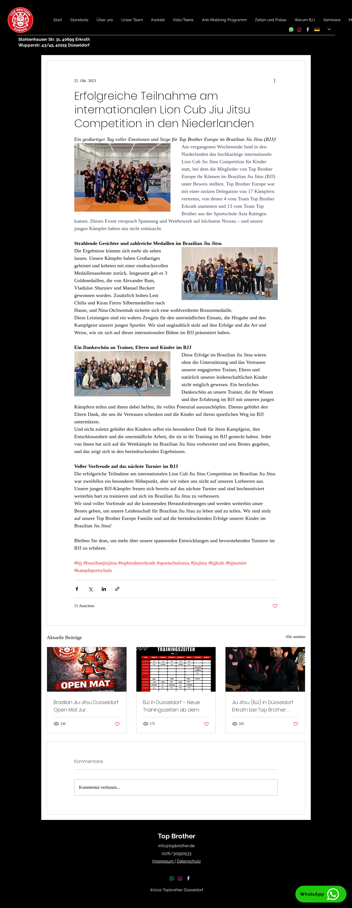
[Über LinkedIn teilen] (103, 588)
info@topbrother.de (176, 845)
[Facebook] (307, 29)
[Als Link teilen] (117, 588)
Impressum (163, 861)
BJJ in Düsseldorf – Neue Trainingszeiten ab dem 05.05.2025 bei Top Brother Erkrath (174, 706)
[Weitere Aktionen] (274, 80)
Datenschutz (189, 861)
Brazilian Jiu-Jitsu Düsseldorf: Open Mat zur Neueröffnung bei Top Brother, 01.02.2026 (86, 706)
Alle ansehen (295, 637)
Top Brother (176, 836)
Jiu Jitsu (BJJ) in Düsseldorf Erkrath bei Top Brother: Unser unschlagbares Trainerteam (262, 706)
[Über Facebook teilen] (76, 588)
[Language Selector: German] (322, 29)
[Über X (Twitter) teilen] (90, 588)
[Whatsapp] (291, 29)
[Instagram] (299, 29)
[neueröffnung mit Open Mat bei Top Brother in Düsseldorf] (87, 669)
